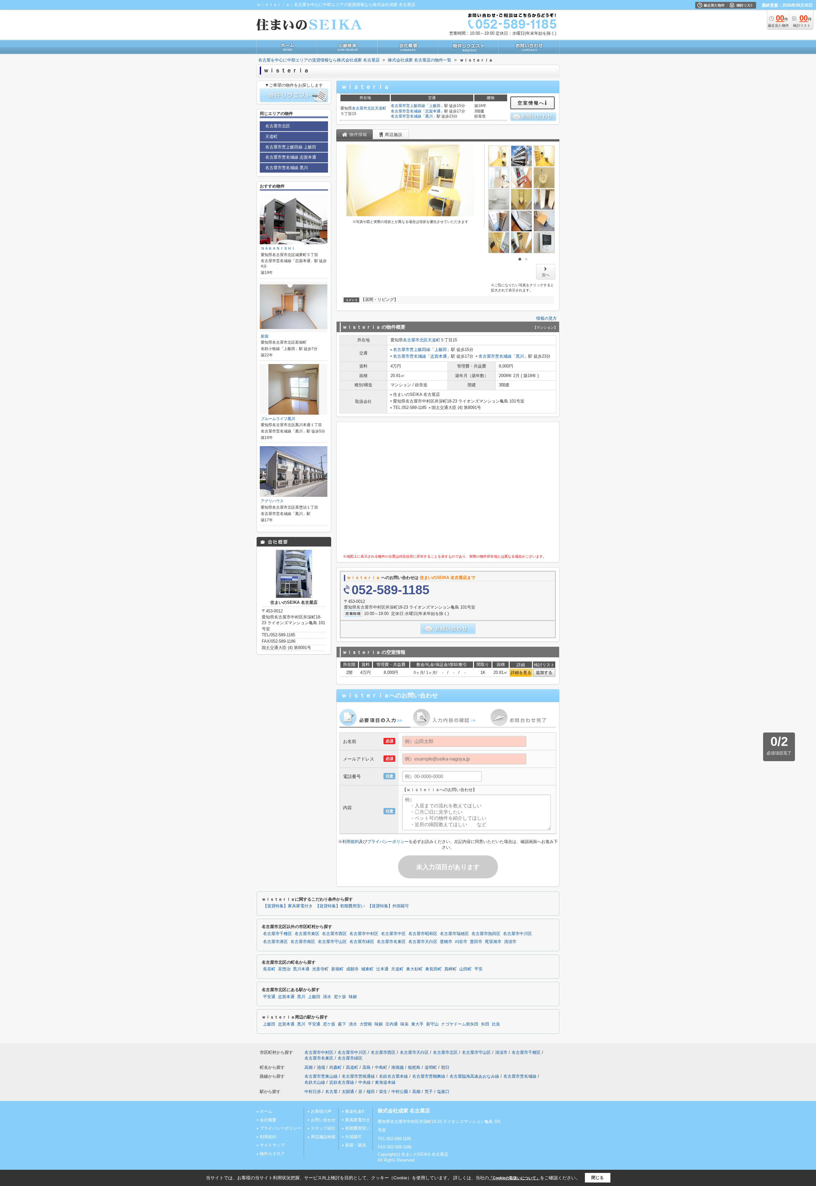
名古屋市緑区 (361, 942)
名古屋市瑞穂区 (454, 934)
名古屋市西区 (334, 934)
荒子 (429, 1091)
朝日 (445, 1067)
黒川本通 (301, 969)
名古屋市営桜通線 (358, 1076)
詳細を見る (521, 672)
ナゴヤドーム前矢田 (459, 1024)
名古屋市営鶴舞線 (428, 1076)
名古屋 (331, 1091)
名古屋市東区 (307, 934)
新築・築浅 (355, 1145)
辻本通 (382, 969)
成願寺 (352, 969)
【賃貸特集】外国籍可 (388, 906)
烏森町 (335, 1067)
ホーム (266, 1111)
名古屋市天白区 (422, 942)
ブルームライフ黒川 (278, 419)
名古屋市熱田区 (485, 934)
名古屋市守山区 (332, 942)
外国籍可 (353, 1136)
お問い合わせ (323, 1120)
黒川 (429, 116)
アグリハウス (272, 501)
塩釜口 (443, 1091)
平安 (478, 969)
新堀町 (337, 969)
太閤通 (348, 1091)
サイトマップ (272, 1145)
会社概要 (268, 1120)
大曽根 (366, 1024)
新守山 (432, 1024)
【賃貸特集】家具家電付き (288, 906)
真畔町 (450, 969)
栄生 (383, 1091)
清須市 (510, 942)
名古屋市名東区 (391, 942)
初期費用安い (357, 1128)
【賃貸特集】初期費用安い (340, 906)
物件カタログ (272, 1153)
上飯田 (435, 106)
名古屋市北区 (363, 108)
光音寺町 (320, 969)
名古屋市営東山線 (321, 1076)
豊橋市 (446, 942)
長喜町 (269, 969)
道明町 (431, 1067)
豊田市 (476, 942)
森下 (342, 1024)
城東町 (367, 969)
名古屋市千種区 (277, 934)
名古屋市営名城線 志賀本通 (290, 157)
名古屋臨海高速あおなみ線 (474, 1076)
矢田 (485, 1024)
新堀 (264, 336)
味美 (404, 1024)
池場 (321, 1067)
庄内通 (391, 1024)
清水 (327, 997)
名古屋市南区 (302, 942)
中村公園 (399, 1091)
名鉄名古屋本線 (393, 1076)
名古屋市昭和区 (422, 934)
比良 (496, 1024)
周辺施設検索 (323, 1136)
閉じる (597, 1177)
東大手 (417, 1024)
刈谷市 (461, 942)
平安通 (269, 997)
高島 (366, 1067)
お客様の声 (321, 1111)
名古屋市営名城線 (406, 111)
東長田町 (433, 969)
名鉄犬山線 (314, 1082)
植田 (371, 1091)
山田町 (465, 969)
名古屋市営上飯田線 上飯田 (290, 147)
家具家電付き (357, 1120)
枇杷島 (414, 1067)
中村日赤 (312, 1091)
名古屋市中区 (393, 934)
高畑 (308, 1067)
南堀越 (397, 1067)
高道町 (352, 1067)
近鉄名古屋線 (341, 1082)
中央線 (364, 1082)
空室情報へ (531, 102)
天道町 (380, 108)
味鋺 (353, 997)
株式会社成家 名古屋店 (404, 1110)
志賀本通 (433, 111)
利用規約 (350, 841)
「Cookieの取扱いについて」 (514, 1178)
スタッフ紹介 (323, 1128)
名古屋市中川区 (517, 934)
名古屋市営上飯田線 (408, 106)
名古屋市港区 (275, 942)
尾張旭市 (493, 942)
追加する (544, 672)
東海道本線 (385, 1082)
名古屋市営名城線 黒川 (286, 167)
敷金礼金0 (354, 1111)
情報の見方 (546, 318)
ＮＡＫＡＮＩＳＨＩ (278, 248)
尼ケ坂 (340, 997)
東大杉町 (414, 969)
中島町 (381, 1067)
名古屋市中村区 (363, 934)
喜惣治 (284, 969)
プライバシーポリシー (388, 841)
